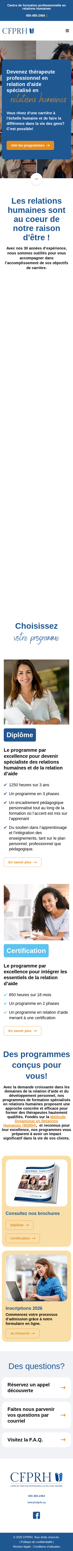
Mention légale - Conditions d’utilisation (36, 1546)
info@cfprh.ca (37, 1502)
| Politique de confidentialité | (36, 1541)
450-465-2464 (35, 15)
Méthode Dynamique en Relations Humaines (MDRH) (34, 1121)
